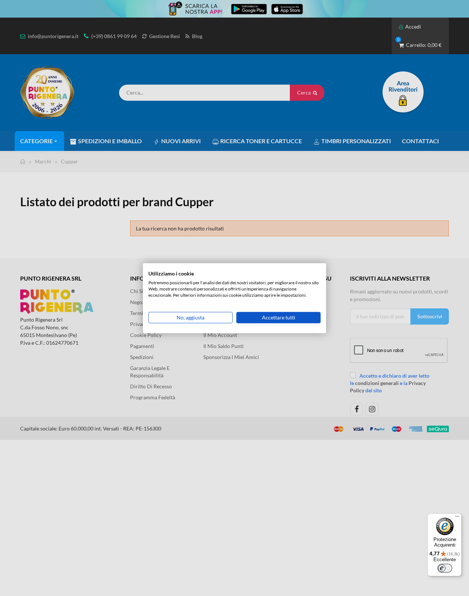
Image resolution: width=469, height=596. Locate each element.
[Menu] (457, 518)
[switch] (444, 568)
